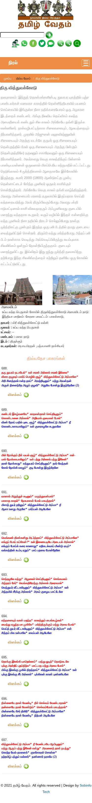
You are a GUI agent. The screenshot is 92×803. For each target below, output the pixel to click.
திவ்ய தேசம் (23, 78)
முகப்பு (7, 78)
